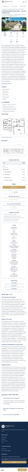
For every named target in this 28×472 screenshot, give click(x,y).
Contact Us (4, 448)
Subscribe (14, 462)
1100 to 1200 (14, 6)
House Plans (4, 437)
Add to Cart (14, 187)
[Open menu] (25, 2)
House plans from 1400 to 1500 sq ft (10, 9)
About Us (4, 439)
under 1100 (6, 6)
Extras (4, 165)
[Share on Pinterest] (16, 192)
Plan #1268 (14, 288)
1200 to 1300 (23, 6)
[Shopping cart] (23, 1)
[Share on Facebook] (14, 192)
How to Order (4, 441)
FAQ (2, 442)
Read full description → (7, 83)
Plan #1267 (14, 285)
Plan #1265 (14, 282)
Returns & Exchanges (6, 450)
